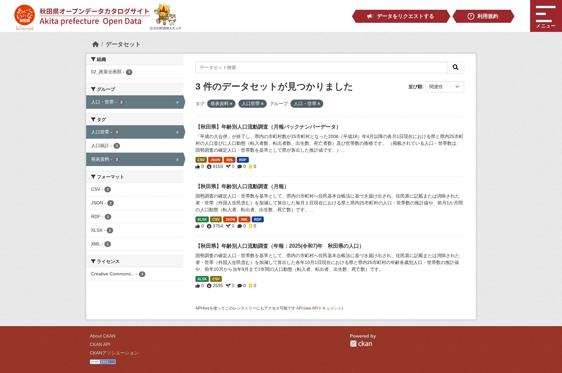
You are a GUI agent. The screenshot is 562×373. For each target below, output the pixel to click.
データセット (123, 44)
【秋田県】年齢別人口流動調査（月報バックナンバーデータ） (268, 127)
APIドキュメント (326, 308)
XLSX (202, 219)
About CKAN (102, 335)
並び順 (415, 86)
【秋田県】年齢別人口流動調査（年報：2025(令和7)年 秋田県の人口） (279, 246)
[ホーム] (95, 44)
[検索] (455, 67)
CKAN (361, 343)
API (299, 308)
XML (230, 160)
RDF (243, 160)
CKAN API (100, 344)
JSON (215, 160)
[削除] (231, 104)
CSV (201, 160)
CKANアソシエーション (114, 352)
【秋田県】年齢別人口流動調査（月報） (242, 186)
